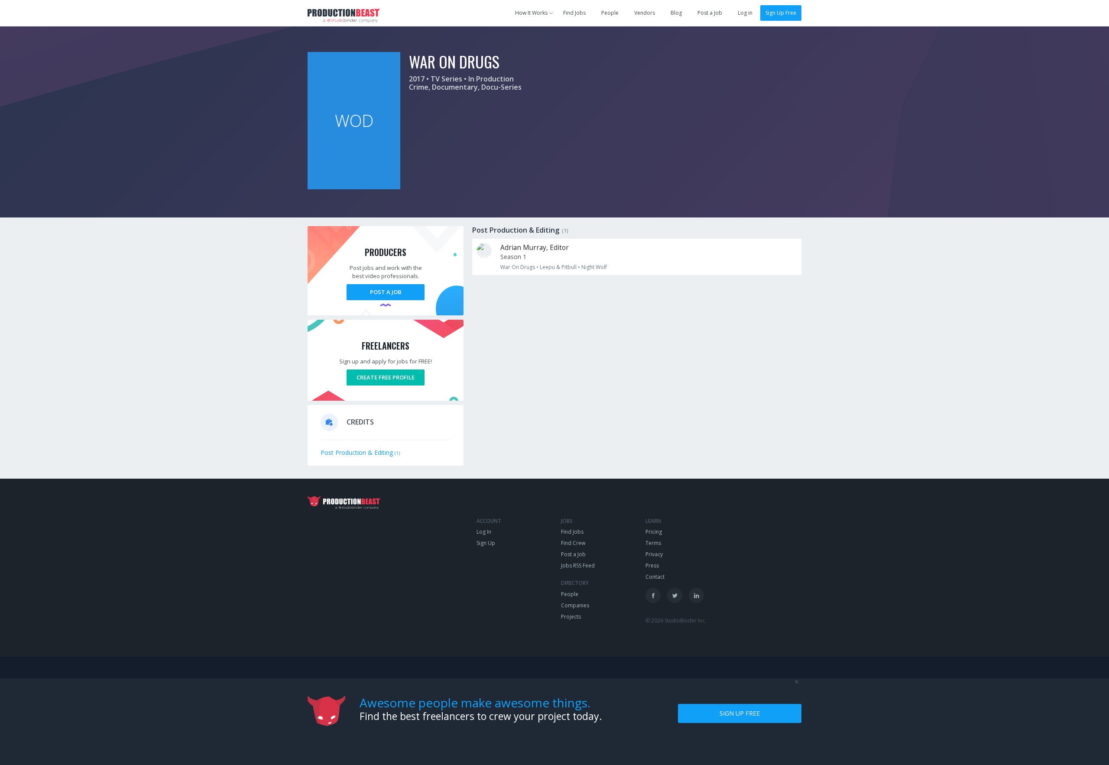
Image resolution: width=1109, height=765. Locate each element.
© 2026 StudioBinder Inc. (675, 620)
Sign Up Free (780, 12)
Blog (676, 12)
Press (652, 565)
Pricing (653, 531)
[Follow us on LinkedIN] (696, 595)
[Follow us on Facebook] (653, 595)
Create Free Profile (386, 377)
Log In (484, 531)
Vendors (644, 12)
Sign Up (486, 543)
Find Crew (573, 543)
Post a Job (709, 12)
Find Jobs (574, 12)
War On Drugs (517, 267)
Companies (575, 605)
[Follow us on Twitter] (674, 595)
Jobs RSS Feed (578, 565)
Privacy (654, 554)
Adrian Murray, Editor (534, 247)
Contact (655, 576)
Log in (745, 12)
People (610, 12)
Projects (571, 616)
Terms (653, 543)
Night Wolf (594, 267)
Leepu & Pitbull (558, 267)
